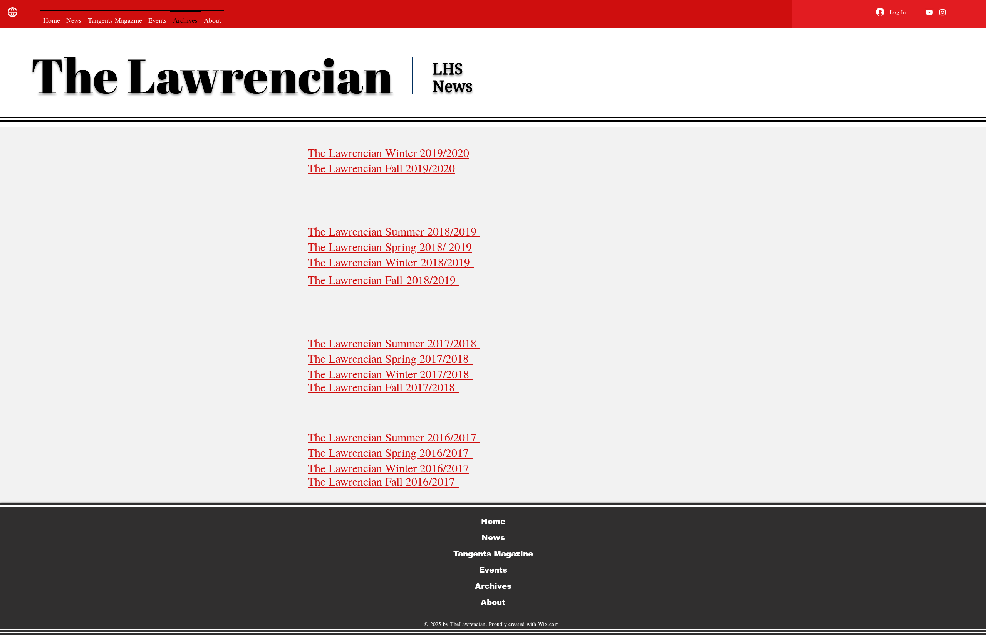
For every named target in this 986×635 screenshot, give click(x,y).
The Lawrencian (216, 74)
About (493, 602)
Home (493, 521)
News (493, 537)
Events (493, 570)
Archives (493, 586)
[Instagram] (942, 12)
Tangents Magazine (493, 553)
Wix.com (548, 624)
